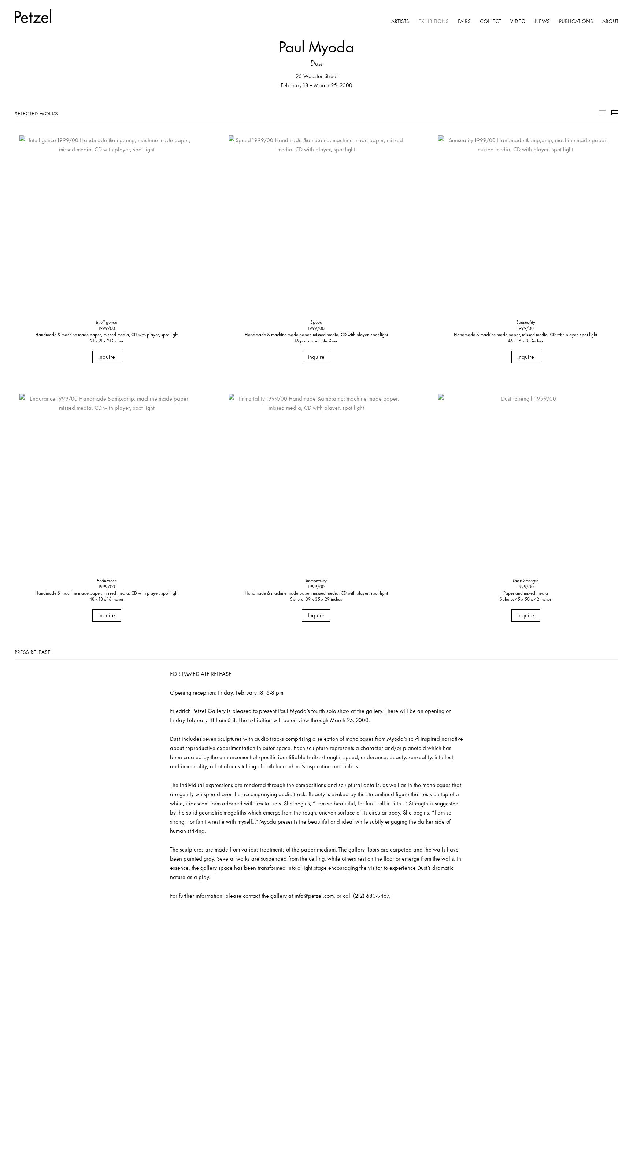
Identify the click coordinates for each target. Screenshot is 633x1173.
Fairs (464, 21)
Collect (490, 21)
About (610, 21)
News (542, 21)
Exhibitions (433, 21)
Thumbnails (614, 112)
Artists (400, 21)
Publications (576, 21)
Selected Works (602, 112)
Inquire (106, 356)
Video (518, 21)
